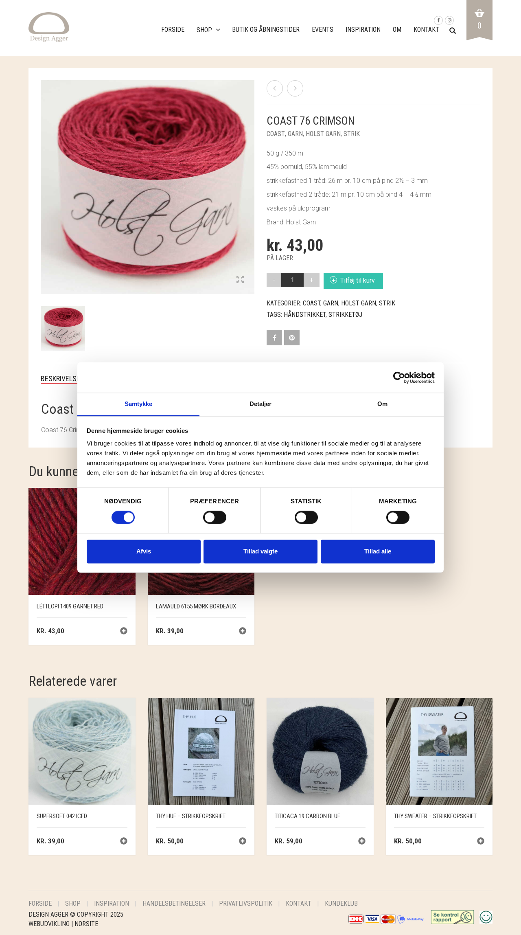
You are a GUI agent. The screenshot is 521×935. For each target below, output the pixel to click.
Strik (352, 134)
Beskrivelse (60, 378)
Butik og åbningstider (266, 29)
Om (397, 29)
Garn (295, 134)
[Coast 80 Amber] (275, 88)
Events (322, 29)
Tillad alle (377, 551)
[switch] (214, 519)
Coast (276, 134)
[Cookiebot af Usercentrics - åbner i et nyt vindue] (399, 377)
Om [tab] (382, 403)
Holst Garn (323, 134)
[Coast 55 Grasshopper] (295, 88)
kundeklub (341, 903)
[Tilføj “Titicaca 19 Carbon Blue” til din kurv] (362, 842)
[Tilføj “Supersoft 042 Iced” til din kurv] (123, 842)
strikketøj (345, 314)
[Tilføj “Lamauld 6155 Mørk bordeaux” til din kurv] (242, 632)
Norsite (86, 924)
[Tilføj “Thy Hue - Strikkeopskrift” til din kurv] (242, 842)
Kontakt (426, 29)
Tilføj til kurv (357, 280)
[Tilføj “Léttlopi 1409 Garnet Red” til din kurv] (123, 632)
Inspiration (363, 29)
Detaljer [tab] (261, 403)
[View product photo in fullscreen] (240, 280)
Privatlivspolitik (245, 903)
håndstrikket (305, 314)
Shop (204, 30)
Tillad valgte (260, 551)
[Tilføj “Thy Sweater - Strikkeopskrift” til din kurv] (480, 842)
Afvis (143, 551)
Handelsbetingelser (174, 903)
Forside (172, 29)
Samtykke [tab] (139, 403)
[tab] (66, 378)
